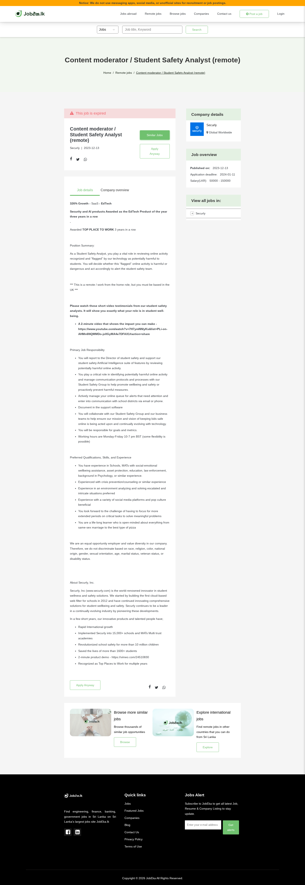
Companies (201, 13)
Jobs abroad (128, 13)
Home (107, 72)
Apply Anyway (155, 151)
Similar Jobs (155, 135)
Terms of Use (133, 846)
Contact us (224, 13)
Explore (208, 747)
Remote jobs (153, 13)
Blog (127, 825)
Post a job (255, 14)
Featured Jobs (134, 810)
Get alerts (230, 827)
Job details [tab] (85, 190)
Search (196, 29)
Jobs (127, 803)
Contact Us (131, 832)
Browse (125, 742)
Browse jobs (178, 13)
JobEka (151, 878)
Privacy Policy (133, 839)
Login (280, 13)
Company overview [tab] (115, 190)
